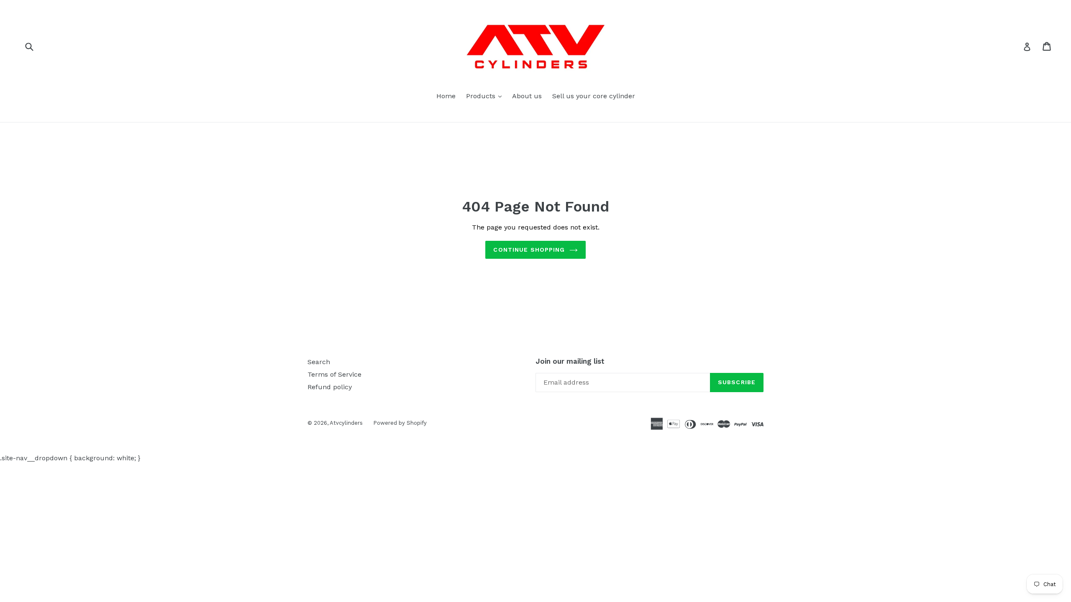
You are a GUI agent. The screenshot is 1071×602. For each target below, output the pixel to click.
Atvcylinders (346, 423)
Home (446, 96)
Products (486, 96)
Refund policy (329, 387)
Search (318, 362)
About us (527, 96)
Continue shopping (529, 249)
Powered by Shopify (400, 423)
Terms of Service (334, 374)
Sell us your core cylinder (593, 96)
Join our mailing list (570, 361)
